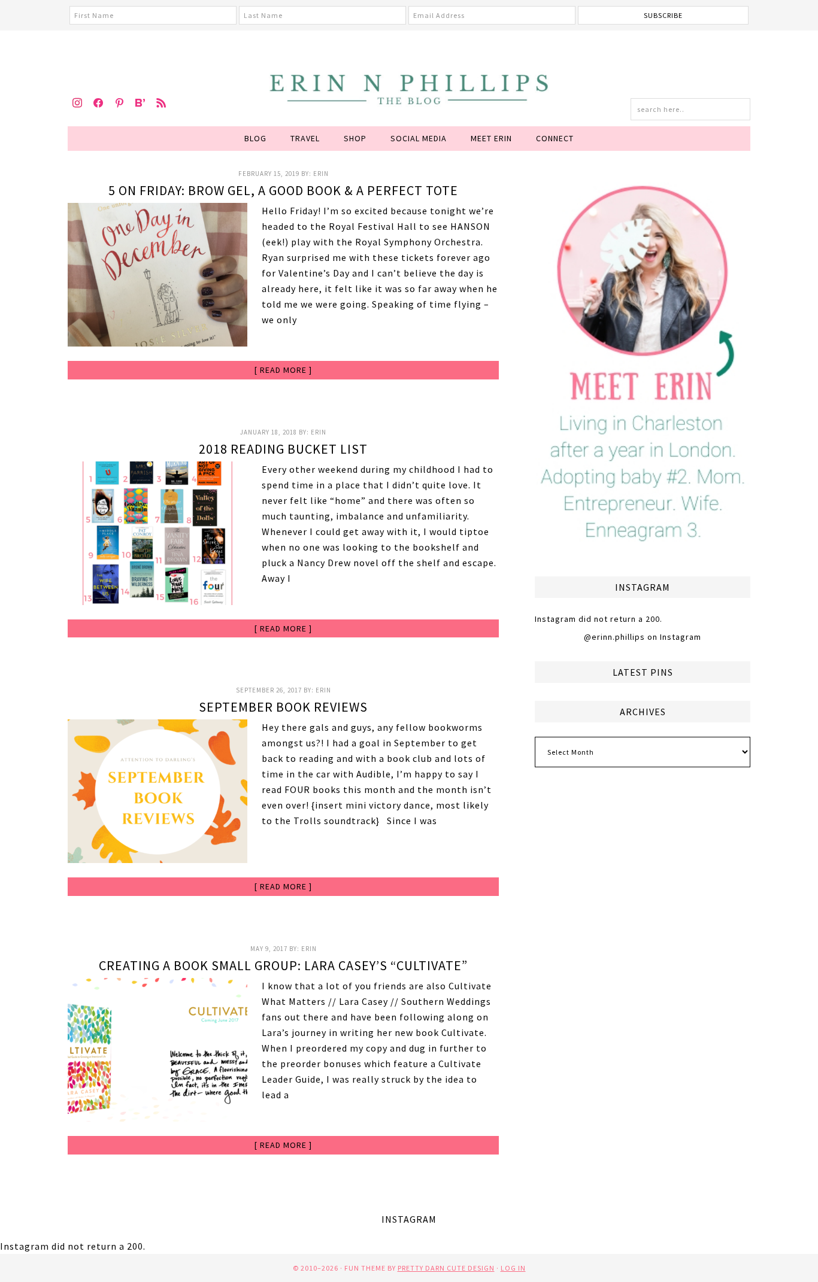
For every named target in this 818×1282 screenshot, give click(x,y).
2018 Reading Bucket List (283, 449)
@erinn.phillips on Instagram (642, 636)
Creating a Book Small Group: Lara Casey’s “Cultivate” (283, 965)
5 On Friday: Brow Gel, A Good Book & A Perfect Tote (283, 190)
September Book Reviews (283, 706)
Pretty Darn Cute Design (446, 1267)
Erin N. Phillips (409, 87)
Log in (513, 1267)
